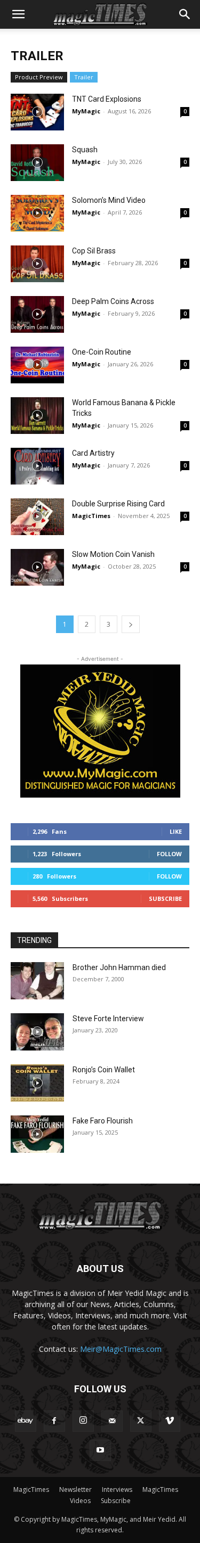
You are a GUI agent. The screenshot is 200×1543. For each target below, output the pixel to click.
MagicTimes (91, 516)
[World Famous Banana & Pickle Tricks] (37, 415)
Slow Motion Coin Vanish (113, 554)
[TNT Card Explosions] (37, 112)
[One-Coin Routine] (37, 365)
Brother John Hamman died (119, 967)
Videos (80, 1500)
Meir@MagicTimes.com (121, 1349)
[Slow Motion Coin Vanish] (37, 567)
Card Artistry (93, 453)
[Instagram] (83, 1421)
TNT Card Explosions (106, 99)
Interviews (117, 1489)
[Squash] (37, 162)
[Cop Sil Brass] (37, 263)
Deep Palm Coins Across (113, 301)
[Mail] (112, 1421)
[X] (140, 1421)
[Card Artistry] (37, 466)
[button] (18, 14)
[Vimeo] (169, 1421)
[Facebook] (54, 1421)
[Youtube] (100, 1450)
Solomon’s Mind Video (109, 200)
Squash (85, 149)
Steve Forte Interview (108, 1018)
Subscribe (165, 898)
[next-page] (131, 624)
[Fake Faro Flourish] (37, 1134)
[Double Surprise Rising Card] (37, 516)
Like (176, 831)
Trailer (83, 77)
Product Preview (39, 77)
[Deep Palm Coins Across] (37, 314)
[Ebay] (25, 1421)
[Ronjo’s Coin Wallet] (37, 1083)
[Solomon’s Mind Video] (37, 213)
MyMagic (86, 111)
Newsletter (75, 1489)
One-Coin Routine (101, 352)
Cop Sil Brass (94, 251)
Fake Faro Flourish (103, 1121)
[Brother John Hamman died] (37, 980)
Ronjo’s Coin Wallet (104, 1069)
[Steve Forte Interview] (37, 1031)
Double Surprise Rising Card (118, 503)
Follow (169, 854)
